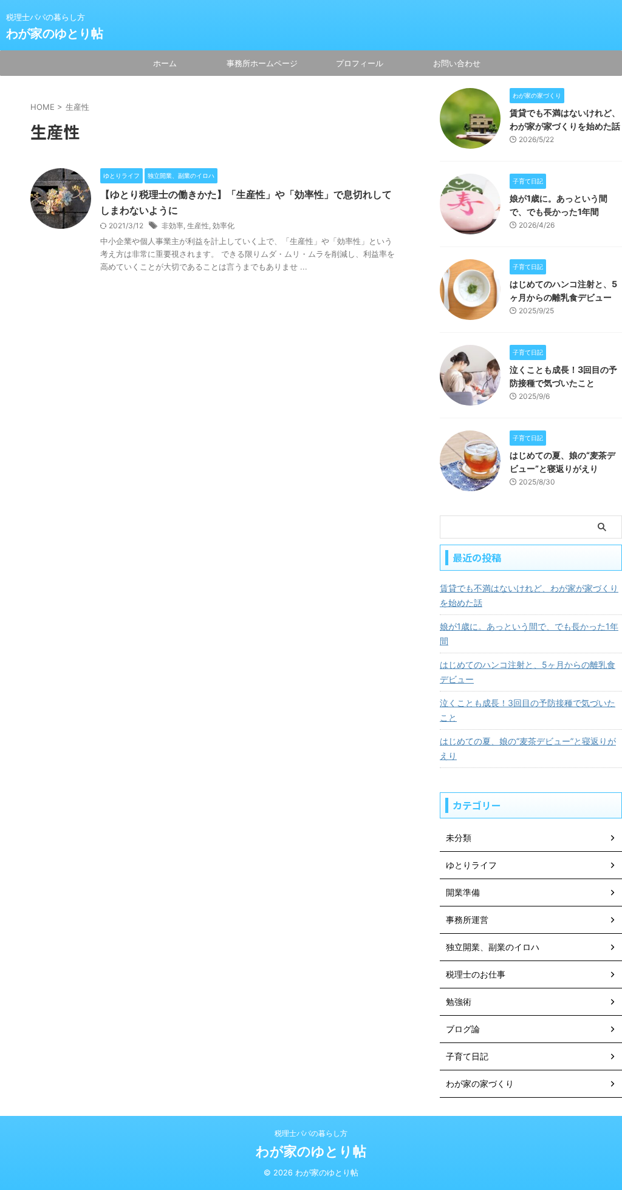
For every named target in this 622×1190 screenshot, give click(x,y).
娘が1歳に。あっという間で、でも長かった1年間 (529, 633)
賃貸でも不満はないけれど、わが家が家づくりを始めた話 (529, 595)
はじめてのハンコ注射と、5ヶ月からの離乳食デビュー (527, 671)
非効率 (172, 225)
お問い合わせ (456, 63)
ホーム (165, 63)
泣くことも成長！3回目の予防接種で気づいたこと (527, 710)
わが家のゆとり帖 (54, 33)
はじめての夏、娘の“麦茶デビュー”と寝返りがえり (528, 748)
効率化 (223, 225)
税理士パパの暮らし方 (311, 1133)
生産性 (198, 225)
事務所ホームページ (262, 63)
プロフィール (359, 63)
